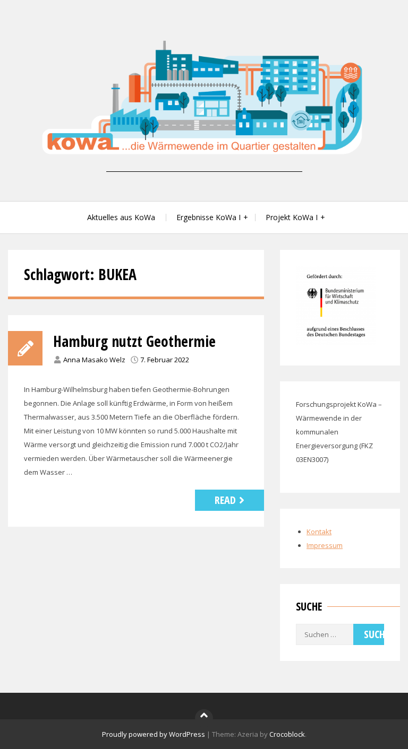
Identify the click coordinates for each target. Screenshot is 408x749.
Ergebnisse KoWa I (208, 217)
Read (225, 500)
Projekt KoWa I (292, 217)
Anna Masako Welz (94, 359)
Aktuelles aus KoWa (121, 217)
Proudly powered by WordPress (153, 734)
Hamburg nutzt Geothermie (134, 341)
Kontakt (319, 531)
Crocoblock (287, 734)
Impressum (325, 545)
